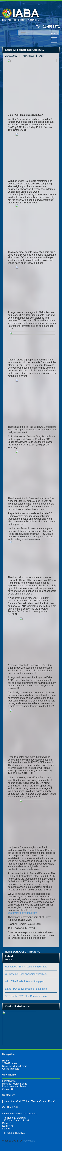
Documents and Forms (14, 1086)
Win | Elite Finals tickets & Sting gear (24, 981)
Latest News (8, 1081)
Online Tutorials (10, 1069)
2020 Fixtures (9, 1063)
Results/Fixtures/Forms (14, 1066)
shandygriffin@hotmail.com (22, 913)
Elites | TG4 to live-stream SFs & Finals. (26, 988)
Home (5, 1060)
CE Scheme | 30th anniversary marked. (26, 974)
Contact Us (8, 1089)
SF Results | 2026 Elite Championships (26, 996)
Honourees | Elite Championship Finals (26, 966)
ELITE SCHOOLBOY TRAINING (21, 951)
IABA (41, 56)
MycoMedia (29, 1140)
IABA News (28, 56)
